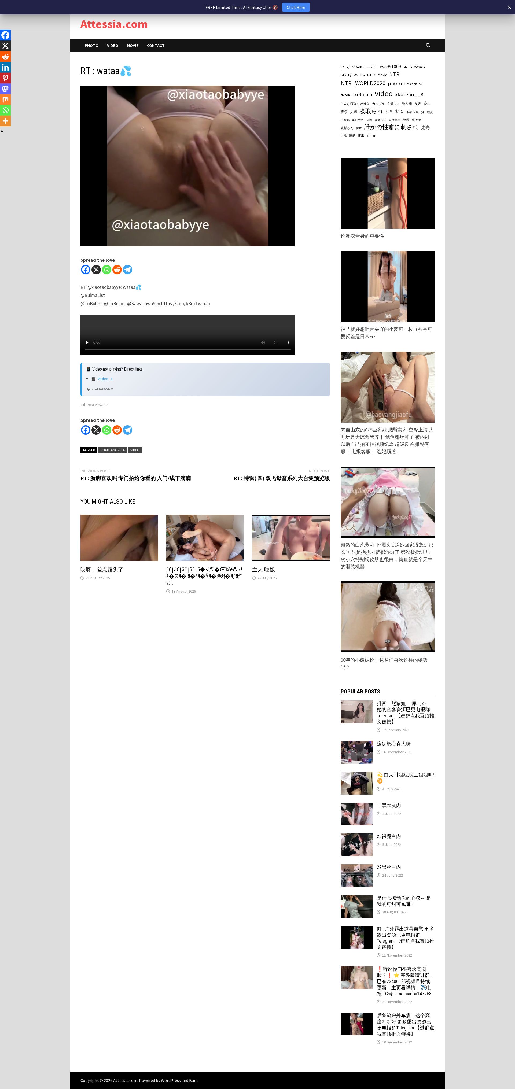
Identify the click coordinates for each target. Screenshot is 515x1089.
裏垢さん (347, 128)
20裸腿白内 (389, 836)
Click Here (296, 7)
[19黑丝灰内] (357, 806)
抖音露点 (427, 112)
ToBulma (362, 94)
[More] (5, 121)
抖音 (399, 112)
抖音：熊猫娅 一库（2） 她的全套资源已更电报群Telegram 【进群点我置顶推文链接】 (405, 712)
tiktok (345, 95)
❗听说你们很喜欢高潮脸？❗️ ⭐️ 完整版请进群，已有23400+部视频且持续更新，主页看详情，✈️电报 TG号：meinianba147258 (405, 981)
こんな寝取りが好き (355, 104)
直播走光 (380, 120)
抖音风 (345, 120)
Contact (156, 45)
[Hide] (2, 131)
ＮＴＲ (371, 136)
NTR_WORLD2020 (363, 83)
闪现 (344, 136)
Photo (91, 45)
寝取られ (371, 111)
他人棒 (407, 103)
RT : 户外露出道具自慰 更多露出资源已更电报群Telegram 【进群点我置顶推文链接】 (405, 938)
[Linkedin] (5, 67)
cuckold (371, 67)
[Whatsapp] (106, 269)
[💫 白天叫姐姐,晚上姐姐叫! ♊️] (357, 775)
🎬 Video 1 (102, 379)
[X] (96, 269)
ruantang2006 (113, 450)
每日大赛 (358, 120)
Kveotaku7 (367, 75)
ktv (356, 75)
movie (382, 75)
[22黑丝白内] (357, 868)
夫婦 (353, 112)
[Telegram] (127, 269)
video (135, 450)
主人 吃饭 (263, 569)
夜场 (344, 112)
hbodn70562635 (414, 67)
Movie (132, 45)
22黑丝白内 (389, 867)
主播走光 (393, 104)
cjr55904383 (355, 67)
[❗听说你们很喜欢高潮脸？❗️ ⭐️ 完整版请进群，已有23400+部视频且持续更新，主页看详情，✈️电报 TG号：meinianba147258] (357, 970)
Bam (193, 1080)
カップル (378, 104)
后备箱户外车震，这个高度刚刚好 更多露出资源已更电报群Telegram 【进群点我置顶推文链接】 (405, 1025)
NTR (394, 74)
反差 (417, 104)
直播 (369, 120)
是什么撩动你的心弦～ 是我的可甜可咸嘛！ (404, 901)
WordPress (171, 1080)
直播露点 (394, 120)
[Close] (509, 7)
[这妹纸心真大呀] (357, 744)
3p (343, 67)
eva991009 (390, 66)
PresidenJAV (413, 84)
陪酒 (352, 136)
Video (112, 45)
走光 (425, 127)
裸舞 (359, 128)
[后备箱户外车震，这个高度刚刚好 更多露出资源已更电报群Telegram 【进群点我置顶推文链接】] (357, 1016)
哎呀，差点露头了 (101, 569)
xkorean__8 (409, 94)
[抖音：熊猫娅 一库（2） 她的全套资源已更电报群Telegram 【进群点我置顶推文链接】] (357, 704)
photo (395, 83)
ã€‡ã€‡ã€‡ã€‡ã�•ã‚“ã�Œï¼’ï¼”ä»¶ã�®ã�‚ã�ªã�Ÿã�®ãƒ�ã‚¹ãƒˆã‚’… (204, 576)
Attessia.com (114, 23)
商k (427, 103)
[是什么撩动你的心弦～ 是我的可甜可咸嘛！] (357, 899)
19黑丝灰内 (389, 805)
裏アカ (416, 120)
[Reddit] (117, 269)
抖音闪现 (413, 112)
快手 (389, 112)
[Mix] (5, 99)
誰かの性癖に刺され (391, 127)
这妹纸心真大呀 (394, 744)
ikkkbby (346, 75)
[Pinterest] (5, 78)
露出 (361, 136)
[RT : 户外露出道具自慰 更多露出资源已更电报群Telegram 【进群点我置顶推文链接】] (357, 929)
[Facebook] (85, 269)
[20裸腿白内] (357, 837)
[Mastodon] (5, 88)
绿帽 (406, 120)
